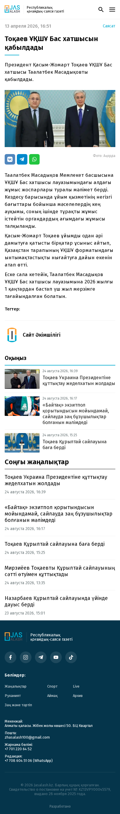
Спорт (52, 686)
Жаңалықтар (16, 686)
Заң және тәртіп (18, 705)
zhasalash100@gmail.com (27, 737)
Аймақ (52, 695)
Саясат (109, 26)
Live (76, 686)
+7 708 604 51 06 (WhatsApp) (29, 760)
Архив (78, 695)
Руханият (13, 695)
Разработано (60, 806)
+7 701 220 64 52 (18, 749)
